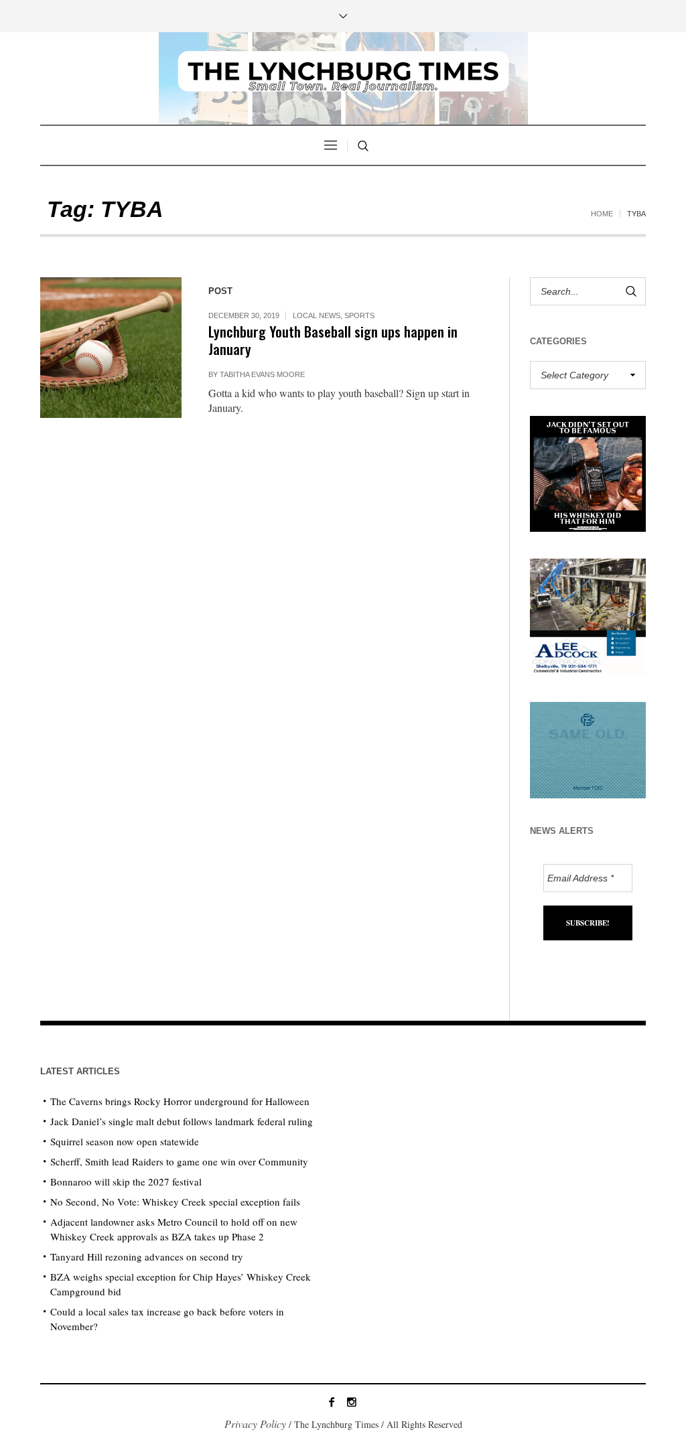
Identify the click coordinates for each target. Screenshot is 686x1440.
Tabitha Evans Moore (262, 374)
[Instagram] (352, 1402)
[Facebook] (332, 1402)
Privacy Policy (255, 1424)
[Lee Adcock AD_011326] (588, 614)
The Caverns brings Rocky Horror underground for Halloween (180, 1101)
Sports (359, 315)
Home (602, 214)
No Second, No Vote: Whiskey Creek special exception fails (175, 1201)
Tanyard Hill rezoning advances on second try (146, 1256)
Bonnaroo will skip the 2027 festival (126, 1181)
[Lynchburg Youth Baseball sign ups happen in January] (111, 348)
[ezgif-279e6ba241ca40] (588, 748)
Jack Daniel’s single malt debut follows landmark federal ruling (181, 1121)
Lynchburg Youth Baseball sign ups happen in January (333, 340)
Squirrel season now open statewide (124, 1141)
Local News (316, 315)
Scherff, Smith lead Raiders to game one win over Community (179, 1161)
